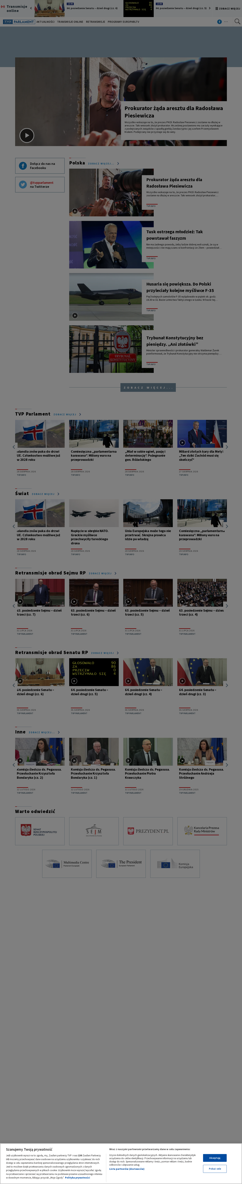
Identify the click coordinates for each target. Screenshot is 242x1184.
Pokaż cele (215, 1168)
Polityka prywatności (77, 1177)
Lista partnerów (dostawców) (126, 1169)
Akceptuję (214, 1158)
